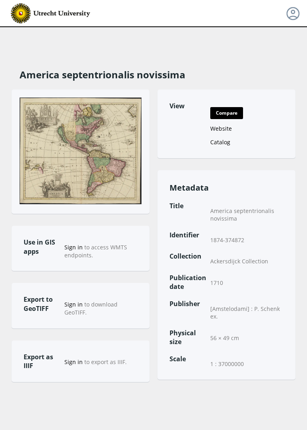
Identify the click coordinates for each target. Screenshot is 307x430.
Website (221, 128)
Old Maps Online (51, 13)
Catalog (220, 142)
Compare (226, 112)
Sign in (73, 247)
